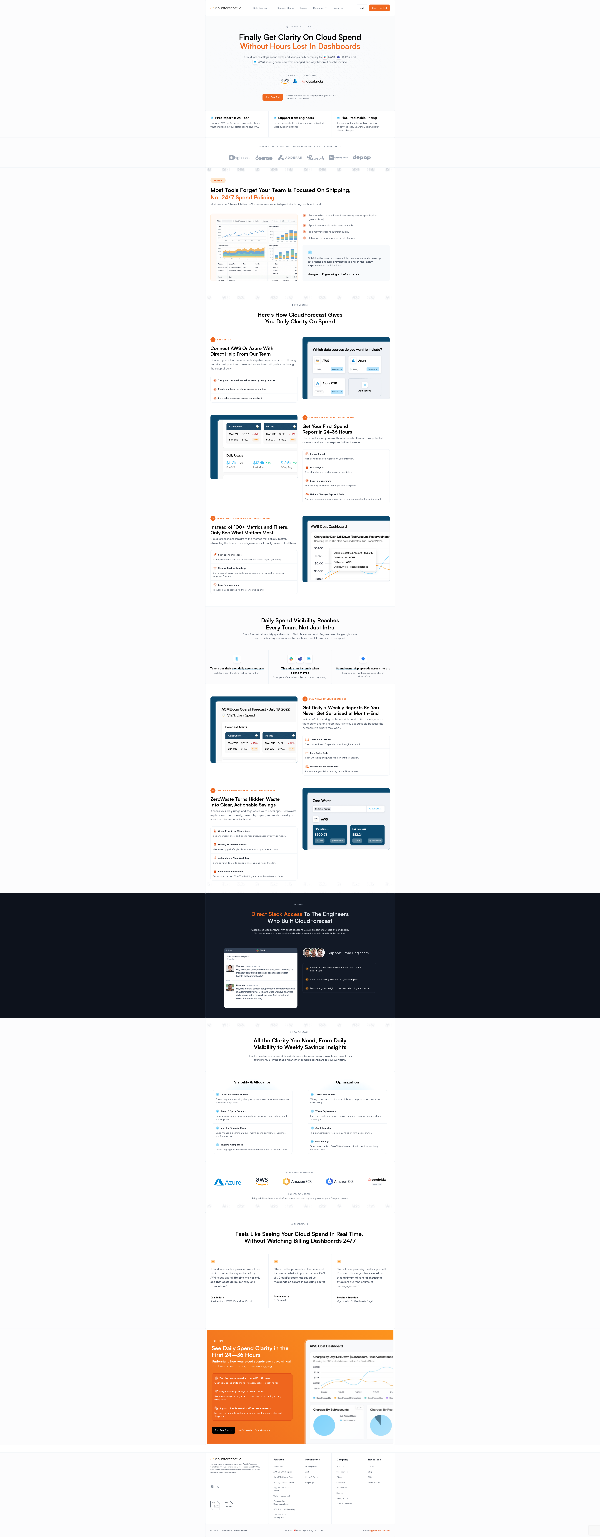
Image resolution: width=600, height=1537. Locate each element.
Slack (307, 1472)
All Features (278, 1466)
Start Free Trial (379, 8)
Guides (371, 1466)
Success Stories (286, 8)
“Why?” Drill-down (281, 1477)
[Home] (225, 8)
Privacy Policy (342, 1498)
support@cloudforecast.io (380, 1530)
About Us (338, 8)
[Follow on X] (217, 1486)
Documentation (374, 1482)
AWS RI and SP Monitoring (284, 1509)
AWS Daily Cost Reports (282, 1472)
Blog (370, 1472)
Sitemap (340, 1493)
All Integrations (311, 1466)
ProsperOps (309, 1482)
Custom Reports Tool (281, 1496)
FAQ (370, 1477)
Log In (362, 8)
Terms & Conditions (344, 1503)
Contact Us (341, 1482)
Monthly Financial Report (283, 1482)
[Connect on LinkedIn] (212, 1486)
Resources (318, 8)
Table (291, 1477)
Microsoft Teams (311, 1477)
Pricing (303, 8)
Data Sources (260, 8)
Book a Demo (342, 1488)
